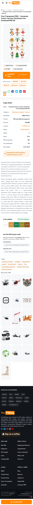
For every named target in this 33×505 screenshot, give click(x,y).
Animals (4, 394)
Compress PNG (22, 484)
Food (23, 394)
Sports (27, 397)
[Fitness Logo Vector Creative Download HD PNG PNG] (27, 318)
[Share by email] (4, 95)
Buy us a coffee (12, 434)
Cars (10, 394)
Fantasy (26, 401)
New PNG (3, 445)
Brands (4, 401)
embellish (17, 261)
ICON (7, 85)
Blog (19, 471)
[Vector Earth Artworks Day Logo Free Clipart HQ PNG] (6, 353)
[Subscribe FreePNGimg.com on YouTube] (13, 429)
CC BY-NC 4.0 (26, 126)
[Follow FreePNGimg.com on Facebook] (2, 429)
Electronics (19, 397)
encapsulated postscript (8, 267)
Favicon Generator (23, 452)
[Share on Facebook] (12, 92)
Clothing (11, 401)
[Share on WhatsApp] (8, 92)
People (17, 394)
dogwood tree (26, 261)
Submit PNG (21, 481)
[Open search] (3, 3)
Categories (4, 448)
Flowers (4, 397)
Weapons (18, 401)
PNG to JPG (21, 455)
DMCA (2, 471)
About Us (20, 474)
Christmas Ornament (18, 112)
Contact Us (21, 478)
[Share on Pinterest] (24, 92)
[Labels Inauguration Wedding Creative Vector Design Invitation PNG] (16, 318)
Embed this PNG (7, 248)
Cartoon (27, 112)
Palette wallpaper (24, 219)
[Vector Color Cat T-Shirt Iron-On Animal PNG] (27, 282)
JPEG (24, 81)
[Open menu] (6, 3)
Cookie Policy (5, 474)
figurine (20, 264)
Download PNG (17, 75)
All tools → (21, 459)
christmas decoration (23, 267)
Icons (2, 455)
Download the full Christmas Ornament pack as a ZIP (15, 154)
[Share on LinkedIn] (20, 92)
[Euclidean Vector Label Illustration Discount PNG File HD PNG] (6, 335)
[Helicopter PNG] (6, 282)
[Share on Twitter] (16, 92)
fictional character (7, 269)
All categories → (13, 404)
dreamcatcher (12, 264)
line (25, 264)
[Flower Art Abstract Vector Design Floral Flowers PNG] (6, 371)
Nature (11, 397)
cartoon (4, 264)
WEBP (16, 81)
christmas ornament (7, 261)
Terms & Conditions (6, 481)
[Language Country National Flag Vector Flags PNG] (27, 300)
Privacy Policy (5, 478)
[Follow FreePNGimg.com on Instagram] (10, 429)
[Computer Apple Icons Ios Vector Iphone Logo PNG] (6, 300)
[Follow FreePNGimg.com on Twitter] (5, 429)
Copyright (3, 484)
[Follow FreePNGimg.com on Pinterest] (7, 429)
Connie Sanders (25, 129)
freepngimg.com (25, 493)
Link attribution (7, 242)
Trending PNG (5, 459)
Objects (4, 404)
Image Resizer (22, 448)
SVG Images (4, 452)
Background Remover (24, 445)
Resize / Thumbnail (19, 85)
